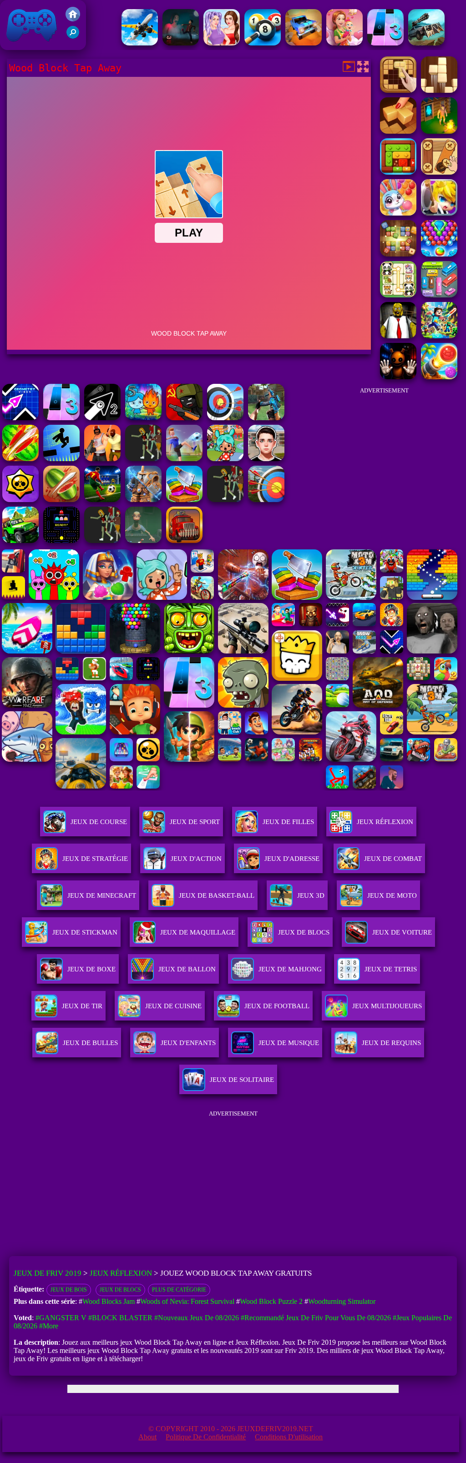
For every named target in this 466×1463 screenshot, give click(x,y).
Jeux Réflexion (385, 821)
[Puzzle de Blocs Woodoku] (439, 90)
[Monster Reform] (266, 418)
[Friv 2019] (73, 19)
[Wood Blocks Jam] (398, 172)
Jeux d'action (196, 858)
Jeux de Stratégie (95, 858)
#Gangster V (60, 1318)
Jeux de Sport (195, 821)
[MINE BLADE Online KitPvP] (439, 336)
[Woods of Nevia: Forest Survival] (439, 131)
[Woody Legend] (439, 213)
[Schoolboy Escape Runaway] (266, 459)
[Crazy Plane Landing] (140, 43)
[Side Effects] (143, 540)
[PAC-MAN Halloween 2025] (61, 540)
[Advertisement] (384, 456)
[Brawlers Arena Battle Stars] (20, 499)
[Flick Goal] (184, 459)
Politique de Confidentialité (206, 1437)
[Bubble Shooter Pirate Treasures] (439, 377)
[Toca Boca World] (225, 459)
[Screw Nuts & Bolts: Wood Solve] (439, 172)
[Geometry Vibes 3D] (20, 418)
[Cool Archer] (266, 499)
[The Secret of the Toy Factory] (398, 377)
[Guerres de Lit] (143, 499)
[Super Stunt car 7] (303, 43)
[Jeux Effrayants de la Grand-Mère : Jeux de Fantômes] (180, 43)
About (147, 1437)
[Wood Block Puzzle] (398, 90)
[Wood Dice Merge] (398, 254)
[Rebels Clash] (102, 459)
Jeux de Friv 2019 (47, 1273)
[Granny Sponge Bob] (398, 336)
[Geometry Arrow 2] (102, 418)
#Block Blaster (120, 1318)
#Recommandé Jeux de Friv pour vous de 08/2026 (316, 1318)
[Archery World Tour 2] (225, 418)
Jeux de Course (99, 821)
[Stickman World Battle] (184, 418)
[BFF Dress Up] (221, 43)
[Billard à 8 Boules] (262, 43)
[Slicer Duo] (184, 499)
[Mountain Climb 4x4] (20, 540)
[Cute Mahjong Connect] (398, 295)
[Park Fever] (439, 295)
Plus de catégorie (179, 1290)
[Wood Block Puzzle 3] (398, 131)
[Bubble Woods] (398, 213)
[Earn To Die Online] (184, 540)
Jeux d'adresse (291, 858)
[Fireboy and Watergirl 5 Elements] (143, 418)
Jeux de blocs (120, 1290)
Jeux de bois (69, 1290)
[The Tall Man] (102, 540)
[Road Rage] (143, 459)
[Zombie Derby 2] (426, 43)
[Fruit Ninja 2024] (61, 499)
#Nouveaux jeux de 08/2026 (196, 1318)
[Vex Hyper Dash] (61, 459)
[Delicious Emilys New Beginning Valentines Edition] (344, 43)
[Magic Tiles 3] (385, 43)
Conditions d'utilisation (289, 1437)
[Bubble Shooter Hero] (439, 254)
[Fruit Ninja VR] (20, 459)
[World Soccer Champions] (102, 499)
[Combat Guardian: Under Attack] (225, 499)
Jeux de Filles (288, 821)
